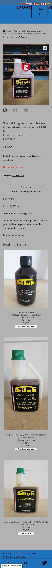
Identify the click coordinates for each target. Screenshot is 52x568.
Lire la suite (26, 533)
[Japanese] (45, 3)
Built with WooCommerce (20, 557)
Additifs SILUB (19, 31)
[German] (38, 3)
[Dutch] (27, 3)
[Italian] (41, 3)
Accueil (9, 31)
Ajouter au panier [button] (26, 326)
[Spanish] (48, 3)
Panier (40, 561)
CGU (5, 557)
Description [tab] (26, 187)
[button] (45, 48)
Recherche (26, 563)
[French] (34, 3)
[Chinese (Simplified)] (24, 3)
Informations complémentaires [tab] (26, 191)
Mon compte (8, 563)
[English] (31, 3)
